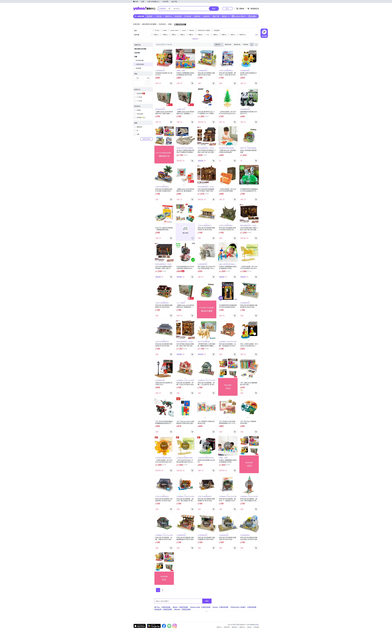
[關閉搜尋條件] (169, 8)
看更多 (224, 16)
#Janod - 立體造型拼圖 (220, 607)
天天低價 (187, 16)
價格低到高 (228, 44)
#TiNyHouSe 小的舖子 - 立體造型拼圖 (243, 607)
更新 (257, 624)
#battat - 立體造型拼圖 (180, 607)
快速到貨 (178, 16)
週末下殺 (216, 16)
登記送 (159, 16)
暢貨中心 (168, 16)
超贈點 (253, 16)
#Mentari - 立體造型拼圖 (182, 609)
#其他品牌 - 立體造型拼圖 (163, 609)
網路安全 (242, 627)
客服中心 (219, 627)
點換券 (149, 16)
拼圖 (135, 56)
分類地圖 (256, 627)
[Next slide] (172, 58)
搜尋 (206, 601)
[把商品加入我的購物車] (171, 83)
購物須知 (234, 627)
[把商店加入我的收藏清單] (192, 238)
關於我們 (227, 627)
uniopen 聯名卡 (240, 16)
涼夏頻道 (197, 16)
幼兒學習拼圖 (140, 60)
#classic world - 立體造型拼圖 (200, 607)
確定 (147, 83)
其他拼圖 (138, 68)
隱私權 (249, 627)
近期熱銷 (245, 44)
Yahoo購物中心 (144, 8)
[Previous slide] (155, 58)
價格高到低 (237, 44)
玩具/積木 (137, 53)
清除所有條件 (146, 139)
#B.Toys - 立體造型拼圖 (162, 607)
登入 (227, 8)
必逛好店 (206, 16)
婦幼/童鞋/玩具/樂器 (140, 49)
